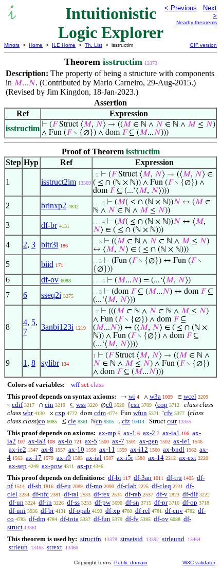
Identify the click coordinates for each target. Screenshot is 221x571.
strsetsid (131, 539)
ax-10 (76, 449)
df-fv (132, 519)
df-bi (114, 477)
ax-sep (18, 466)
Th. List (93, 45)
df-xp (112, 510)
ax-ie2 (17, 449)
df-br (49, 225)
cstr (172, 421)
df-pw (102, 502)
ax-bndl (174, 449)
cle (72, 421)
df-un (16, 502)
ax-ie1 (182, 441)
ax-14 (156, 457)
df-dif (190, 494)
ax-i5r (125, 457)
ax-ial (94, 457)
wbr (28, 413)
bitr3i (49, 244)
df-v (162, 494)
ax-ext (187, 457)
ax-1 (129, 433)
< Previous (180, 8)
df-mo (94, 486)
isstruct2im (58, 181)
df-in (45, 502)
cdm (100, 413)
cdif (17, 404)
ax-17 (34, 457)
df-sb (35, 486)
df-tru (174, 477)
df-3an (143, 477)
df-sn (132, 502)
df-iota (69, 519)
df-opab (79, 510)
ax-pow (52, 466)
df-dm (37, 519)
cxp (60, 413)
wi (131, 396)
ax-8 (47, 449)
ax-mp (107, 433)
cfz (126, 421)
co (42, 421)
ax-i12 (139, 449)
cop (162, 404)
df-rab (133, 494)
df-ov (50, 279)
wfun (140, 413)
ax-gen (148, 441)
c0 (109, 404)
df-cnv (174, 510)
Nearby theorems (196, 22)
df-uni (17, 510)
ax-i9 (64, 457)
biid (47, 264)
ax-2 (149, 433)
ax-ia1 (171, 433)
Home (36, 45)
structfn (90, 539)
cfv (168, 413)
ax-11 (107, 449)
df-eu (64, 486)
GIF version (203, 45)
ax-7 (118, 441)
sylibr (50, 363)
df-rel (142, 510)
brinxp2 (53, 205)
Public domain (131, 562)
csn (135, 404)
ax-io (65, 441)
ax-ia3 (37, 441)
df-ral (71, 494)
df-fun (102, 519)
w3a (155, 396)
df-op (189, 502)
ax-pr (84, 466)
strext (54, 547)
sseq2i (51, 295)
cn (99, 421)
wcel (189, 396)
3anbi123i (57, 327)
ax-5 (91, 441)
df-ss (73, 502)
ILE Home (64, 45)
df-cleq (161, 486)
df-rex (102, 494)
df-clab (127, 486)
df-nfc (40, 494)
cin (49, 404)
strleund (173, 539)
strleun (18, 547)
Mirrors (12, 45)
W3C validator (198, 562)
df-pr (161, 502)
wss (81, 404)
